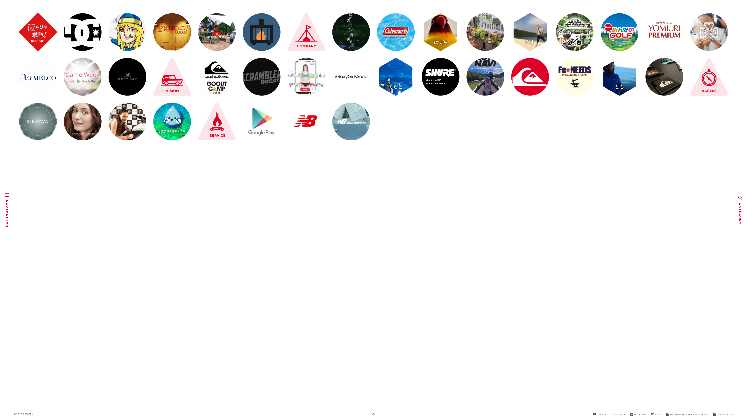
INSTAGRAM (640, 414)
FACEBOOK (620, 414)
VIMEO (658, 414)
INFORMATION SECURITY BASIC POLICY (689, 414)
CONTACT (601, 414)
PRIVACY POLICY (725, 414)
